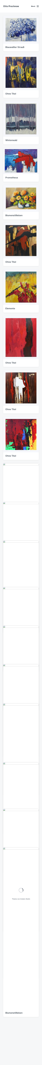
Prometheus (11, 177)
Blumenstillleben (13, 215)
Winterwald (11, 140)
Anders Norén (25, 899)
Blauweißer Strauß (14, 47)
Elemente (10, 308)
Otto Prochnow (11, 6)
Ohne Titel (10, 93)
